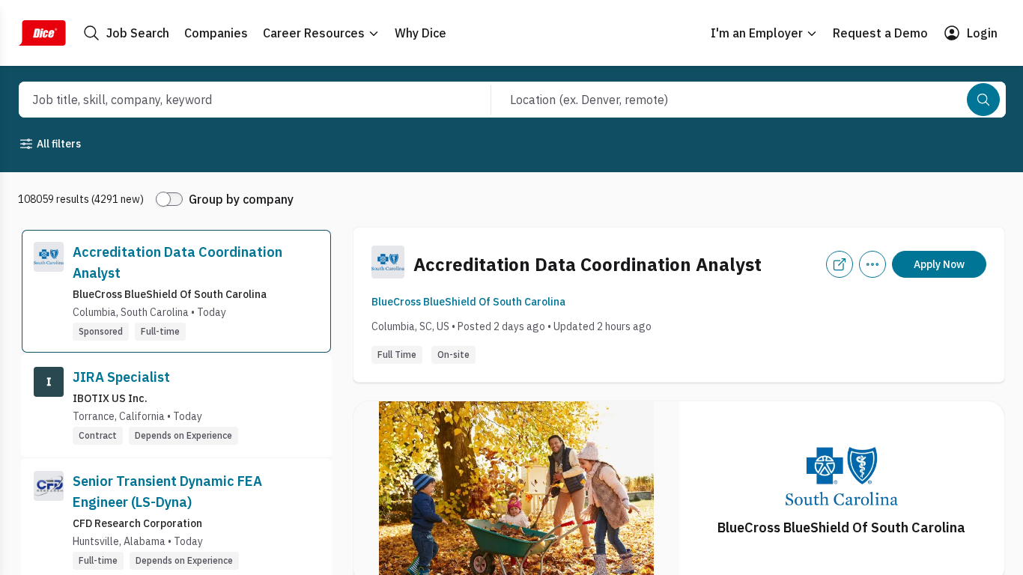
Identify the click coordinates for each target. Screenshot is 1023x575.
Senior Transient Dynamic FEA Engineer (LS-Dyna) (167, 491)
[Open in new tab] (839, 264)
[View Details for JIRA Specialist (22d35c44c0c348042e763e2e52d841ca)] (176, 406)
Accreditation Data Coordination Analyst (177, 262)
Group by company (241, 199)
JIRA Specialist (121, 377)
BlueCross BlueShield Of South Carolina (468, 301)
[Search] (983, 99)
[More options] (872, 264)
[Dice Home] (42, 33)
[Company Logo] (49, 291)
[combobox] (238, 100)
